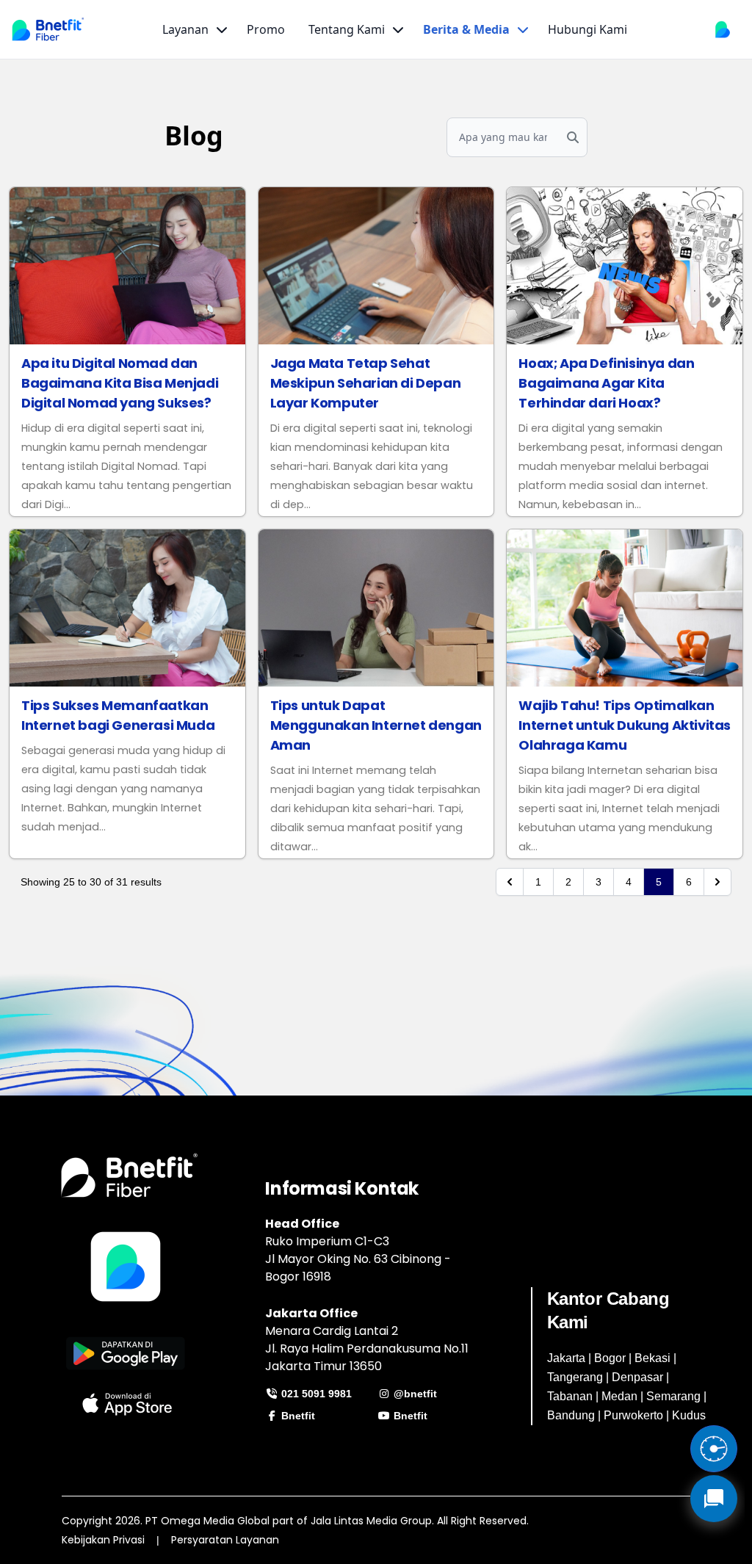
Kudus (689, 1415)
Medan (619, 1396)
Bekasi (652, 1358)
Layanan (185, 29)
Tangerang (575, 1377)
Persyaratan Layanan (225, 1539)
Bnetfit (296, 1416)
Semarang (673, 1396)
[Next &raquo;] (717, 882)
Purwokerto (633, 1415)
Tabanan (570, 1396)
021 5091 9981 (315, 1394)
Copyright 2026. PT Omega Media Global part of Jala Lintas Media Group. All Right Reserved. (295, 1520)
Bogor (610, 1358)
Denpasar (637, 1377)
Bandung (571, 1415)
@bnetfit (414, 1394)
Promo (266, 29)
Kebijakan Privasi (103, 1539)
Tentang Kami (346, 29)
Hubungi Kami (587, 29)
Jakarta (566, 1358)
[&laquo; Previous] (510, 882)
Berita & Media (466, 29)
